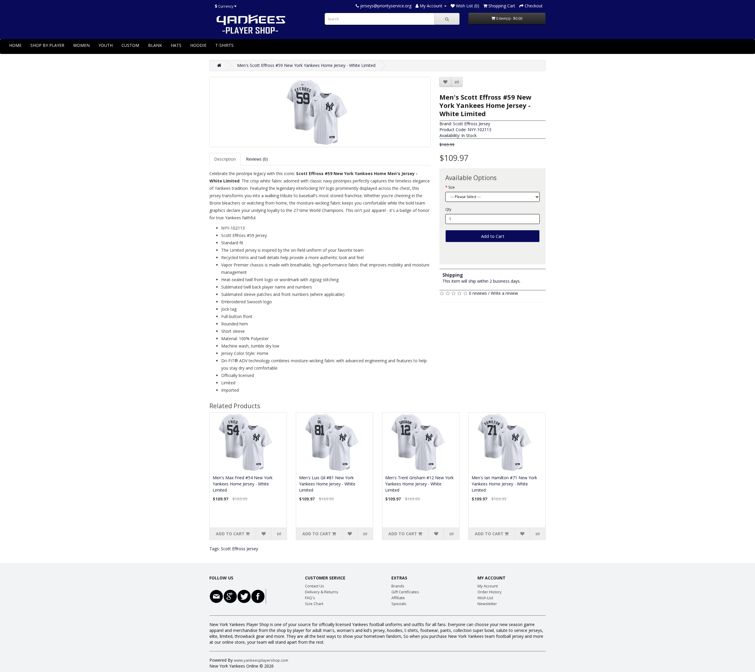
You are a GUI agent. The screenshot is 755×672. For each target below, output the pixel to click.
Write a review (504, 293)
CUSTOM (130, 45)
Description (225, 159)
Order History (489, 591)
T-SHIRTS (224, 45)
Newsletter (487, 603)
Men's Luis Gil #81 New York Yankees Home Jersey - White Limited (327, 484)
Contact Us (314, 586)
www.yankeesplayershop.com (261, 660)
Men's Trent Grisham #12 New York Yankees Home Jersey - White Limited (419, 484)
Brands (397, 586)
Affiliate (398, 597)
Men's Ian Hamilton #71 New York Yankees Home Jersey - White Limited (504, 484)
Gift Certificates (405, 591)
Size (451, 187)
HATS (176, 45)
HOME (15, 45)
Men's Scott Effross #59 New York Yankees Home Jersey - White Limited (306, 65)
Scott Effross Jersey (471, 123)
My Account (487, 586)
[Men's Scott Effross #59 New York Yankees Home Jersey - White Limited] (320, 112)
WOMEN (81, 45)
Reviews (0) (257, 159)
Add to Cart (492, 236)
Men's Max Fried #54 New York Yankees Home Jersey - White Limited (243, 484)
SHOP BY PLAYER (47, 45)
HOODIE (198, 45)
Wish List (485, 597)
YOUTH (106, 45)
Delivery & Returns (321, 591)
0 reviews (478, 293)
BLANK (155, 45)
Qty (448, 209)
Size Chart (314, 603)
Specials (398, 603)
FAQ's (310, 597)
